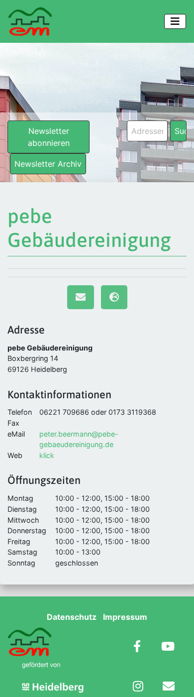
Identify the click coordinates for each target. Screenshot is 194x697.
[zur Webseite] (114, 297)
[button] (18, 679)
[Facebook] (137, 647)
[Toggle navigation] (175, 21)
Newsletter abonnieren (49, 137)
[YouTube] (168, 647)
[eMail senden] (80, 297)
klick (46, 455)
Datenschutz (72, 617)
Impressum (125, 617)
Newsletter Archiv (48, 164)
